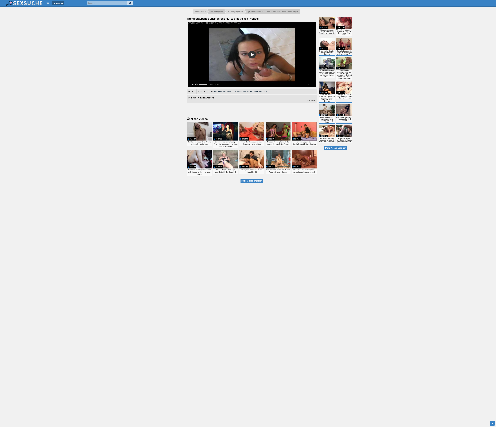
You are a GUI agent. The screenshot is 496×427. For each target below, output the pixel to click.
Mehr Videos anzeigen (251, 181)
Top (492, 423)
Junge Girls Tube (260, 91)
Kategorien (58, 3)
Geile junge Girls (220, 91)
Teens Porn (247, 91)
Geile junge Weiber (234, 91)
